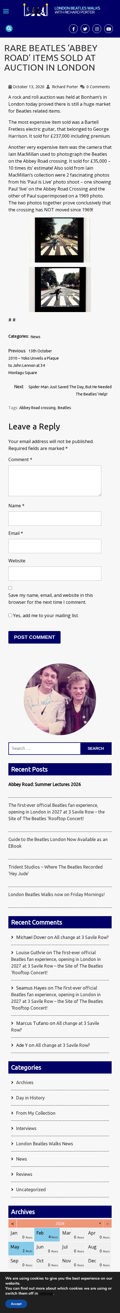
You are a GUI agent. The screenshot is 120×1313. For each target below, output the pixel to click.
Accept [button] (16, 1304)
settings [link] (46, 1293)
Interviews (26, 1128)
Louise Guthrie (30, 952)
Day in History (30, 1097)
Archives (24, 1082)
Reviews (24, 1174)
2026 (60, 1223)
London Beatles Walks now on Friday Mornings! (56, 894)
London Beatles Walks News (44, 1143)
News (35, 337)
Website (16, 561)
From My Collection (36, 1113)
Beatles (64, 407)
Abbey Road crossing (37, 407)
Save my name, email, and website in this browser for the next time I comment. (50, 598)
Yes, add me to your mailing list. (45, 615)
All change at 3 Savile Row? (81, 937)
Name (16, 506)
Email (15, 533)
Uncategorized (31, 1189)
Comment (20, 459)
